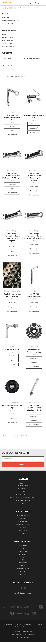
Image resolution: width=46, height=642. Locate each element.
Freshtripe (23, 563)
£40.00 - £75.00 (7, 38)
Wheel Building (23, 486)
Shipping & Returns (23, 495)
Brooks (23, 572)
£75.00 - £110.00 (7, 40)
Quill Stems (6, 18)
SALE (23, 533)
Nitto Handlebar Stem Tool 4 (34, 116)
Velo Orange (23, 545)
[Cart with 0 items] (38, 3)
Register (27, 500)
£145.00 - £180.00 (8, 46)
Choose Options (12, 135)
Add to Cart (34, 132)
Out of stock (12, 364)
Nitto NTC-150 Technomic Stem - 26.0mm (12, 117)
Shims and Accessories (10, 21)
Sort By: (6, 76)
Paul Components (23, 569)
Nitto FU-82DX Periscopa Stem (34, 295)
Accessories (23, 521)
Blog (23, 492)
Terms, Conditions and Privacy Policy (23, 498)
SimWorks (23, 551)
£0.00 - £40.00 (7, 35)
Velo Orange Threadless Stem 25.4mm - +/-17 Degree (12, 237)
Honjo (23, 566)
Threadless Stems (8, 23)
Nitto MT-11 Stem (12, 350)
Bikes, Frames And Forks (23, 516)
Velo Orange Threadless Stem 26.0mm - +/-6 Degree (12, 175)
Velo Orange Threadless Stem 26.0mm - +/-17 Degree (34, 176)
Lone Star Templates (27, 634)
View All (23, 574)
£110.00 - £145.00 (8, 43)
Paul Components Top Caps (12, 406)
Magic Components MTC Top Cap (12, 295)
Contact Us (23, 483)
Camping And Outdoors (23, 524)
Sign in (18, 500)
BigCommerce (27, 631)
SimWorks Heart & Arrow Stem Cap (34, 351)
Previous (3, 640)
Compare (11, 130)
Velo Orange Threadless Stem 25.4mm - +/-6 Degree (34, 235)
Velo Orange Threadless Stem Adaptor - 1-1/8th (34, 407)
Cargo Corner (23, 489)
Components (23, 519)
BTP (23, 560)
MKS (23, 557)
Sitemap (23, 503)
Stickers (23, 527)
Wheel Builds (23, 530)
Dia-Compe (23, 554)
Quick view (12, 126)
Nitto (23, 548)
